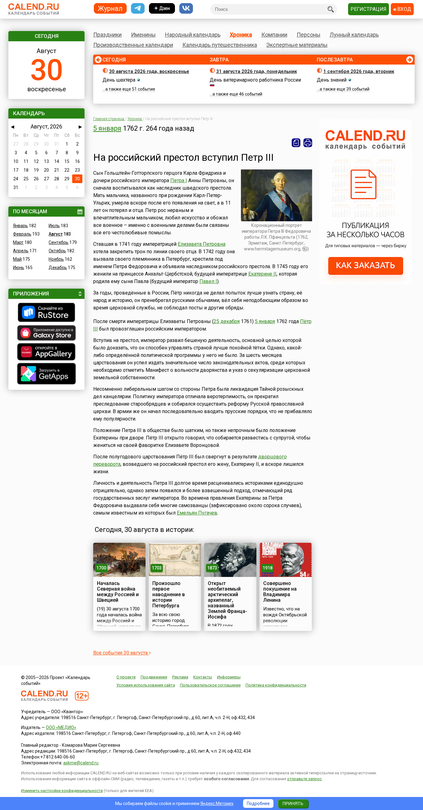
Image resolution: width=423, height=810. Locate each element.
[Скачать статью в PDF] (296, 142)
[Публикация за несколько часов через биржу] (365, 283)
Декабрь (58, 267)
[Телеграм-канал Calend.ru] (138, 8)
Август (56, 234)
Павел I (208, 281)
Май (17, 259)
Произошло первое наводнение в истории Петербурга (168, 594)
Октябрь (57, 250)
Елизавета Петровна (201, 244)
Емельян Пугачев (197, 513)
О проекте (126, 677)
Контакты (202, 677)
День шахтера (118, 80)
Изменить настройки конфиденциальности (62, 790)
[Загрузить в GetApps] (46, 374)
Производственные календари (133, 45)
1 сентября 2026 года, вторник (358, 71)
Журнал (110, 8)
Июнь (18, 267)
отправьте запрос (304, 778)
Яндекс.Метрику (216, 803)
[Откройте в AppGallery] (46, 352)
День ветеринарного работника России (255, 80)
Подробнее (258, 803)
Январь (20, 225)
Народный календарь (192, 34)
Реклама (180, 677)
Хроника (241, 34)
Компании (274, 34)
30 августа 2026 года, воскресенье (149, 71)
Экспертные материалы (297, 45)
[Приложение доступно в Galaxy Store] (46, 333)
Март (18, 242)
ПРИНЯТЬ (292, 803)
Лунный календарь (354, 34)
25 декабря (227, 321)
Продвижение (154, 677)
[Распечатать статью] (307, 142)
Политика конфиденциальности (276, 685)
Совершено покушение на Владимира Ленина (280, 591)
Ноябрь (56, 259)
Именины (143, 34)
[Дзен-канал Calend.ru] (162, 8)
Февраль (22, 234)
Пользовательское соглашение (210, 685)
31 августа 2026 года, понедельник (256, 71)
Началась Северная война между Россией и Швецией (118, 591)
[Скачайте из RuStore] (46, 313)
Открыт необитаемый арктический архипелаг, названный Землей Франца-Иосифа (227, 600)
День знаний (332, 80)
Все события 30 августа (121, 653)
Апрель (20, 250)
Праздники (107, 34)
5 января (107, 128)
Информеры (229, 677)
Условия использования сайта (145, 685)
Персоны (309, 34)
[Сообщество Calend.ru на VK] (186, 8)
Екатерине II (262, 274)
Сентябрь (58, 242)
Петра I (178, 180)
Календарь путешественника (219, 45)
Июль (54, 225)
